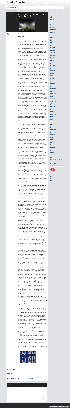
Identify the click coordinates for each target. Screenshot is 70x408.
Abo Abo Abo (54, 157)
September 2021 (53, 93)
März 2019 (52, 122)
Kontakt (51, 180)
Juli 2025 (51, 37)
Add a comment (11, 17)
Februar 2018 (52, 142)
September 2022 (53, 86)
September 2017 (53, 150)
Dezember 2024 (53, 49)
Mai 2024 (51, 58)
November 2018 (53, 129)
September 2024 (53, 53)
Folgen (53, 169)
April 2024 (52, 60)
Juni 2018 (51, 136)
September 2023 (53, 68)
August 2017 (52, 152)
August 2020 (52, 103)
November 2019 (53, 111)
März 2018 (52, 140)
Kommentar (42, 398)
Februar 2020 (52, 106)
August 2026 (52, 16)
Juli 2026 (51, 17)
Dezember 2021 (53, 88)
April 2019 (52, 121)
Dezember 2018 (53, 127)
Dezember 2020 (53, 98)
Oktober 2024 (52, 52)
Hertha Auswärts (16, 2)
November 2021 (53, 90)
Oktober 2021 (52, 91)
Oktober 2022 (52, 85)
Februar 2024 (52, 63)
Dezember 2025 (53, 29)
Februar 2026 (52, 26)
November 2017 (53, 147)
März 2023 (52, 78)
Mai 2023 (51, 75)
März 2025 (52, 44)
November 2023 (53, 67)
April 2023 (52, 76)
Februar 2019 (52, 124)
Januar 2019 (52, 126)
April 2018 (52, 139)
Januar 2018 (52, 144)
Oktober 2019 (52, 113)
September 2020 (53, 101)
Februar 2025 (52, 45)
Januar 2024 (52, 65)
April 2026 (52, 22)
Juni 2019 (52, 117)
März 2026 (52, 24)
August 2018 (52, 134)
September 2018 (53, 132)
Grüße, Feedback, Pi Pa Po (11, 7)
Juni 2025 (52, 39)
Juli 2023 (51, 72)
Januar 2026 (52, 27)
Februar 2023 (52, 80)
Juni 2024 (52, 57)
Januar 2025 (52, 47)
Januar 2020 (52, 108)
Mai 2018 (51, 137)
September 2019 (53, 114)
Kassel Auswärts (53, 178)
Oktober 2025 (52, 32)
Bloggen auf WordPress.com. (10, 404)
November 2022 (53, 83)
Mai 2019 (51, 119)
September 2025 (53, 34)
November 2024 (53, 50)
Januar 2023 (52, 81)
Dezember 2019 (53, 109)
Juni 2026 (52, 19)
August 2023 (52, 70)
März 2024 (52, 62)
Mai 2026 (51, 21)
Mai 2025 (51, 40)
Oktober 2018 (52, 131)
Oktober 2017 (52, 149)
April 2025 (52, 42)
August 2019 (52, 116)
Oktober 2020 (52, 99)
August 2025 (52, 35)
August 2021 (52, 95)
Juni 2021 (51, 96)
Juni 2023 (52, 73)
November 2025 (53, 30)
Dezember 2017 (53, 145)
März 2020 (52, 104)
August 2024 (52, 55)
